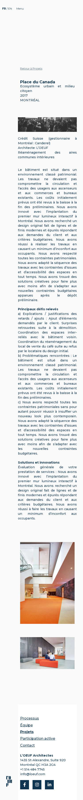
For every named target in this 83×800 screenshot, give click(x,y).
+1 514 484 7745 (32, 769)
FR (4, 8)
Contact (27, 745)
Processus (29, 718)
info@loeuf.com (32, 774)
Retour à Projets (31, 68)
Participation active (37, 738)
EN (10, 8)
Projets (27, 732)
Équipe (26, 725)
